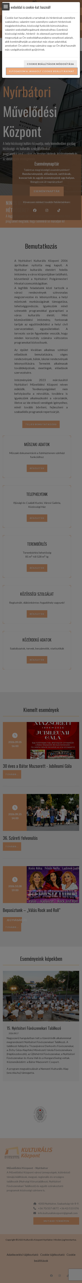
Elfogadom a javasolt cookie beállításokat (42, 71)
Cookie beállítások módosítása (50, 64)
